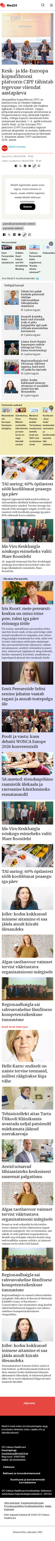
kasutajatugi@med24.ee (15, 1453)
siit (37, 278)
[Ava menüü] (51, 5)
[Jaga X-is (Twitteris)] (20, 166)
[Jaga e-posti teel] (30, 166)
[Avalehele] (19, 5)
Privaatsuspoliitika (14, 1506)
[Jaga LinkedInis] (25, 166)
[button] (4, 244)
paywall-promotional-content (19, 224)
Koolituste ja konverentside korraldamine (27, 1481)
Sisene (27, 206)
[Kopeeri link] (34, 166)
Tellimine (8, 1467)
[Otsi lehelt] (43, 5)
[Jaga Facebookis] (16, 166)
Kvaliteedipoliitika (34, 1506)
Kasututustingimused (32, 1503)
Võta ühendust (12, 1503)
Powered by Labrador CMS (27, 1532)
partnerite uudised (13, 228)
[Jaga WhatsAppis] (39, 166)
